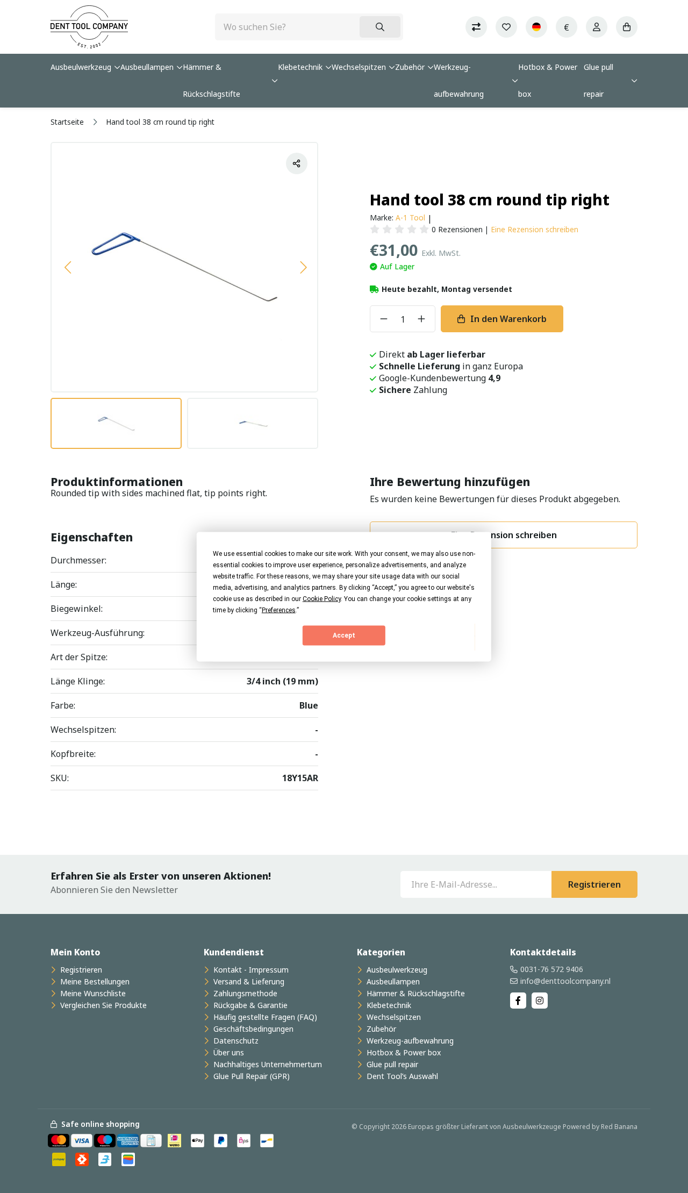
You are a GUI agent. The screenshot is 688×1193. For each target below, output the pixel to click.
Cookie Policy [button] (322, 598)
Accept (344, 635)
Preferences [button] (279, 609)
